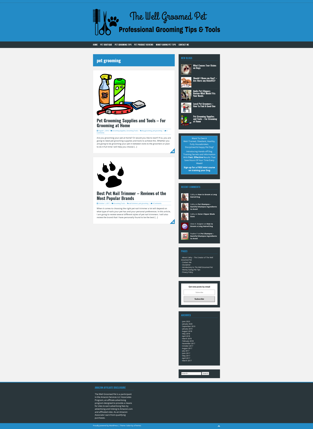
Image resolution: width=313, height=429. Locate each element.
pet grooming (157, 131)
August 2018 (187, 331)
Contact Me (184, 44)
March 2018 (187, 338)
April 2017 (186, 358)
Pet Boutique (106, 44)
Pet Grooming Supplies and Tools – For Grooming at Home (131, 122)
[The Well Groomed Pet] (156, 22)
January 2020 (187, 324)
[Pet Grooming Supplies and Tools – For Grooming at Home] (121, 94)
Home (95, 44)
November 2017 (188, 343)
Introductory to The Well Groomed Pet (197, 267)
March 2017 (187, 360)
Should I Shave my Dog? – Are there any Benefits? (205, 79)
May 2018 (186, 333)
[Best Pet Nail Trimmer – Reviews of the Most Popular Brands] (110, 174)
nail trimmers (133, 203)
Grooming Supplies (119, 131)
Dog (211, 147)
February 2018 (188, 341)
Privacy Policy (187, 272)
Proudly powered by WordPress (105, 425)
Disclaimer (186, 265)
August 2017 (187, 348)
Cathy (192, 194)
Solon (128, 425)
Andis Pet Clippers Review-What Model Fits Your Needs (204, 93)
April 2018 (186, 336)
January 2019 (187, 329)
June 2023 (186, 321)
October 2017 (187, 346)
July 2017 (185, 351)
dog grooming (147, 131)
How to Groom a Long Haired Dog (201, 225)
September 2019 (188, 326)
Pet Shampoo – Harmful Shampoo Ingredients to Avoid (203, 206)
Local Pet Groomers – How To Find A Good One (204, 105)
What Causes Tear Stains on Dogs (204, 66)
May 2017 (186, 356)
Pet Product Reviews (143, 44)
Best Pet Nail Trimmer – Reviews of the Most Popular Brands (131, 195)
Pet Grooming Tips (123, 44)
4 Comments (157, 203)
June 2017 (186, 353)
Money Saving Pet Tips (166, 44)
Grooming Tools (132, 131)
